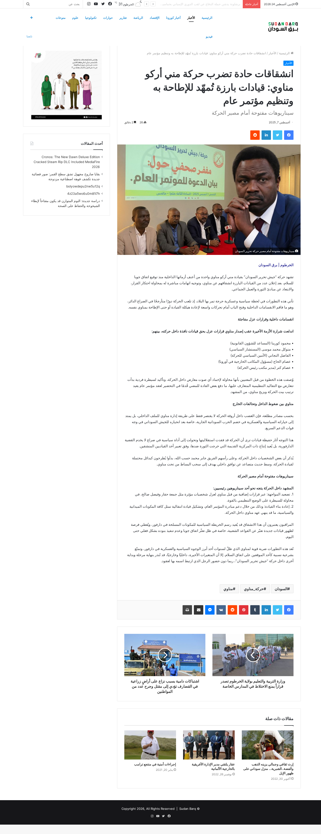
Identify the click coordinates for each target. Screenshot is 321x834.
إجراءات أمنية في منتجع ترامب (155, 764)
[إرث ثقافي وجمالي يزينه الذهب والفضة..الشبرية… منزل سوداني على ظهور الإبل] (268, 745)
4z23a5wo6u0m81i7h (83, 193)
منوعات (61, 17)
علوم (75, 17)
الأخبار (191, 17)
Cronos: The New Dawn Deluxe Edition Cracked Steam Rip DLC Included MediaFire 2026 (67, 162)
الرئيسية (207, 17)
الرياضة (138, 17)
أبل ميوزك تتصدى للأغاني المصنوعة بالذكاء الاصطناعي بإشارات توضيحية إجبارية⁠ (188, 4)
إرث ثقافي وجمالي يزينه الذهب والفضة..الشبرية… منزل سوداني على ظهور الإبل (268, 768)
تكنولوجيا (91, 17)
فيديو (209, 36)
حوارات (108, 17)
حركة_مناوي (254, 588)
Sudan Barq (187, 809)
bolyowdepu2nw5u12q (83, 186)
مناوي (228, 588)
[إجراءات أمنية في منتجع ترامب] (150, 745)
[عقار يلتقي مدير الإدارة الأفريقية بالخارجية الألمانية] (209, 745)
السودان (281, 588)
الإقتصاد (155, 17)
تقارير (123, 17)
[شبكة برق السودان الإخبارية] (283, 27)
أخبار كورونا (173, 17)
